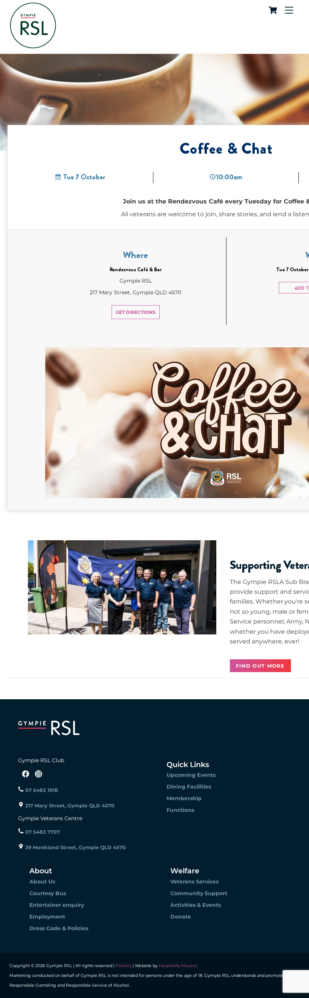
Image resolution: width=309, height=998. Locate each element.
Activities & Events (195, 905)
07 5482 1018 (41, 790)
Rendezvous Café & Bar (136, 269)
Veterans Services (194, 881)
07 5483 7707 (42, 832)
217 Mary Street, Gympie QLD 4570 (69, 805)
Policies (124, 965)
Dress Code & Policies (58, 928)
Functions (180, 810)
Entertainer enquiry (56, 905)
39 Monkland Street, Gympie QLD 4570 (75, 847)
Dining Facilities (189, 786)
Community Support (198, 893)
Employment (47, 916)
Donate (180, 916)
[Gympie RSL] (33, 45)
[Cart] (271, 10)
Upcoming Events (191, 775)
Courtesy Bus (47, 893)
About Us (42, 881)
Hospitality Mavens (177, 965)
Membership (184, 798)
